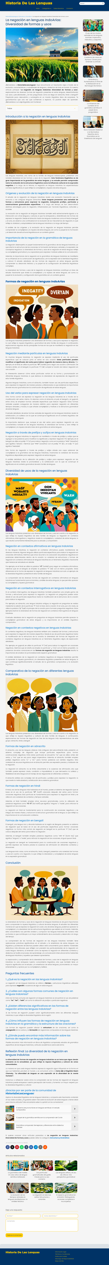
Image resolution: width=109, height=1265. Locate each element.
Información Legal (60, 1252)
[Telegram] (36, 1147)
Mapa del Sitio (59, 1261)
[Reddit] (45, 1147)
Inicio (38, 8)
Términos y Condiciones (62, 1254)
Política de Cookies (61, 1256)
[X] (12, 1147)
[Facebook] (8, 1147)
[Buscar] (103, 3)
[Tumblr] (26, 1147)
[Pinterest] (17, 1147)
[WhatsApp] (22, 1147)
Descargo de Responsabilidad (64, 1259)
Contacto (69, 8)
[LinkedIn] (31, 1147)
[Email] (40, 1147)
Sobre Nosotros (59, 8)
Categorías (46, 8)
